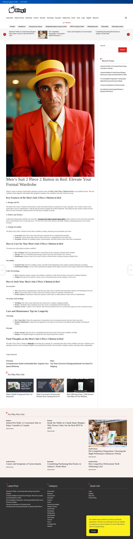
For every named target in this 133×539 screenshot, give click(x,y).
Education (58, 18)
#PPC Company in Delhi (77, 26)
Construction (51, 495)
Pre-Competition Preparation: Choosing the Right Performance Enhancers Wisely (28, 34)
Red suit (30, 343)
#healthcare (21, 26)
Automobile (9, 18)
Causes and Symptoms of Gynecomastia (50, 32)
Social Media (51, 515)
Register (88, 18)
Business (42, 18)
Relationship (66, 18)
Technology (50, 18)
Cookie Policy (99, 526)
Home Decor (51, 508)
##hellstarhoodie (93, 26)
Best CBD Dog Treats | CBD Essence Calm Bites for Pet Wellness (80, 395)
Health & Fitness (19, 18)
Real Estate (29, 18)
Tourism (49, 519)
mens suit (14, 354)
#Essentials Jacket (117, 26)
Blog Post (95, 18)
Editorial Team (9, 428)
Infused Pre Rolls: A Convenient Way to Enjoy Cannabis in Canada (23, 424)
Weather (49, 526)
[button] (4, 34)
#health (12, 26)
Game (73, 18)
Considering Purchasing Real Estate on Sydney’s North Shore (79, 32)
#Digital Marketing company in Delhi (56, 26)
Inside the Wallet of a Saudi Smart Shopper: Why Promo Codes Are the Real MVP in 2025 (66, 425)
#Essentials (104, 26)
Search (102, 45)
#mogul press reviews (35, 26)
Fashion (36, 18)
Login (83, 18)
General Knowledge (53, 504)
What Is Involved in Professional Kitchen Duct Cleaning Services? (48, 395)
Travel (78, 18)
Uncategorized (51, 524)
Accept (93, 531)
